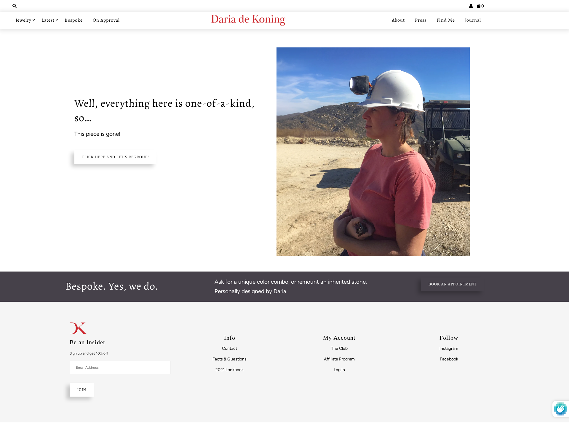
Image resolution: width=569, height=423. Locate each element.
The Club (339, 348)
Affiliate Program (339, 359)
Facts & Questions (229, 359)
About (398, 20)
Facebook (449, 359)
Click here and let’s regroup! (115, 157)
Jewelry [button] (23, 20)
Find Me (446, 20)
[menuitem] (229, 348)
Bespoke (74, 20)
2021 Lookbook (229, 369)
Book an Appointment (453, 284)
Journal (473, 20)
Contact (229, 348)
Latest (48, 20)
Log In (339, 369)
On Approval (106, 20)
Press (420, 20)
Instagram (448, 348)
